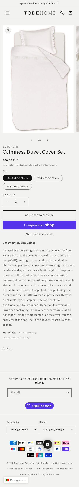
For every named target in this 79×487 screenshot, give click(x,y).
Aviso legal (27, 474)
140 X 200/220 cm (17, 178)
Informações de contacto (48, 474)
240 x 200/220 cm (17, 186)
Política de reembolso (62, 463)
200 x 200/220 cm (48, 178)
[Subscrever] (67, 392)
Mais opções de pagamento (39, 233)
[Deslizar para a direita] (48, 140)
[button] (7, 13)
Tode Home (19, 463)
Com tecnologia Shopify (36, 463)
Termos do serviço (44, 468)
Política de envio (65, 468)
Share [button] (9, 348)
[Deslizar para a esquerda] (31, 140)
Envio (22, 165)
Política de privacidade (21, 468)
